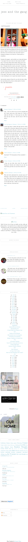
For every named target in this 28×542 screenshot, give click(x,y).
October (14, 311)
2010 (13, 362)
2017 (13, 301)
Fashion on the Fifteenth (15, 333)
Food (21, 445)
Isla (14, 98)
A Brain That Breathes (9, 471)
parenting (8, 452)
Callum (8, 443)
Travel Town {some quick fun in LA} (15, 343)
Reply (5, 120)
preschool (25, 452)
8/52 (15, 331)
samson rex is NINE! (8, 480)
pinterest (18, 94)
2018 (13, 300)
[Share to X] (20, 97)
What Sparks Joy (7, 484)
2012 (13, 359)
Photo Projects (20, 3)
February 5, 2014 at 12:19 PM (19, 124)
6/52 (15, 347)
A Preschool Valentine (14, 341)
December (14, 307)
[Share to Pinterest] (23, 97)
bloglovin (9, 94)
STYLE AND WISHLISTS (8, 475)
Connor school (4, 445)
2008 (13, 365)
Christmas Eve (11, 255)
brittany (5, 161)
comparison (3, 450)
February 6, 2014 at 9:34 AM (15, 172)
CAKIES (4, 474)
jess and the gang (14, 11)
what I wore (9, 455)
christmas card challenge (18, 448)
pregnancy (19, 452)
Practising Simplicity (6, 470)
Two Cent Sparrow (8, 124)
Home (8, 1)
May (14, 319)
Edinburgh (17, 445)
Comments (4, 515)
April (14, 320)
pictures (13, 452)
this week (19, 454)
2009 (13, 363)
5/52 (15, 354)
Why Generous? (14, 349)
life (16, 450)
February (14, 323)
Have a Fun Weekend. (9, 467)
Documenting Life (15, 328)
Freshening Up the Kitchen (14, 336)
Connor (25, 443)
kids (13, 450)
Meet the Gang (7, 3)
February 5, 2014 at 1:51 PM (14, 152)
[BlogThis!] (19, 97)
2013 (13, 357)
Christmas (19, 443)
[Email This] (17, 97)
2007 (13, 367)
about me (11, 448)
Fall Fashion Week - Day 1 (14, 276)
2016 (13, 303)
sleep (18, 98)
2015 (13, 304)
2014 (13, 306)
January (13, 355)
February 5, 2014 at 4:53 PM (14, 161)
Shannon (6, 109)
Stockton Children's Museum (15, 346)
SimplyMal (4, 483)
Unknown (6, 172)
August (13, 314)
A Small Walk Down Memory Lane (14, 330)
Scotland (2, 448)
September (14, 312)
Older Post (4, 208)
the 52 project (11, 454)
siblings (3, 454)
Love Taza (4, 479)
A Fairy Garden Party (13, 266)
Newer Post (24, 208)
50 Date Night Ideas (15, 344)
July (14, 315)
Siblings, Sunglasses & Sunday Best (14, 338)
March (13, 322)
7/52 (15, 339)
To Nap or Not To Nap (15, 351)
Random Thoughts (20, 447)
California (3, 443)
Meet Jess (18, 1)
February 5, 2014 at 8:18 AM (14, 109)
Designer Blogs (18, 541)
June (14, 317)
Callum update (13, 443)
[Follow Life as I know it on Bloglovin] (7, 502)
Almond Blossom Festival (14, 327)
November (14, 309)
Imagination (14, 325)
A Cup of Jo (4, 466)
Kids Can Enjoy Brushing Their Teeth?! (14, 352)
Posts (3, 512)
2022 (13, 295)
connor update (9, 450)
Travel (6, 448)
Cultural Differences (11, 445)
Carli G (5, 152)
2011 (13, 360)
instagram (14, 94)
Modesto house (9, 447)
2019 (13, 298)
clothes (25, 448)
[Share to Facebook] (21, 97)
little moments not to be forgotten (15, 335)
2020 (13, 296)
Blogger (16, 408)
